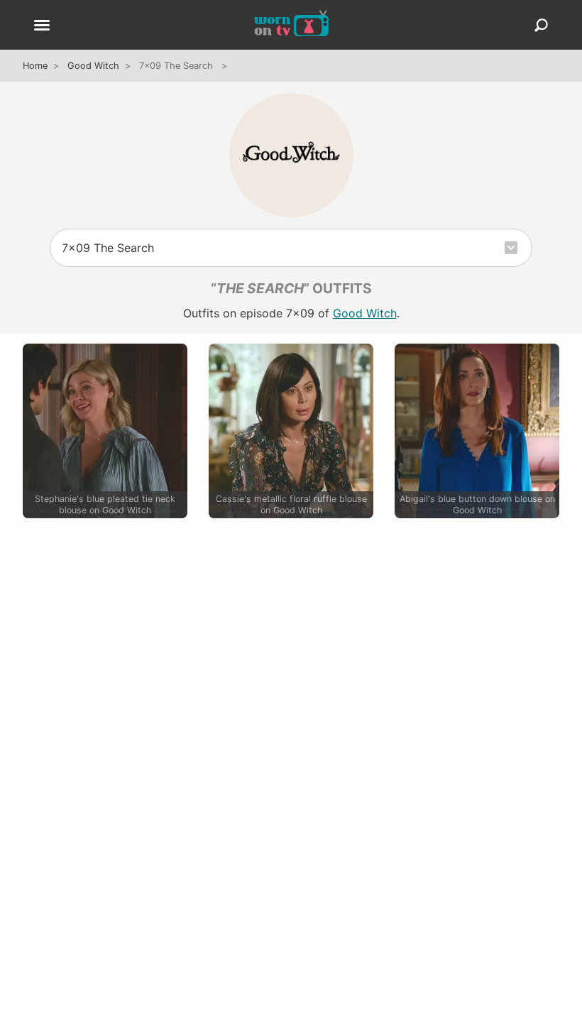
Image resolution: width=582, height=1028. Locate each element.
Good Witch (93, 65)
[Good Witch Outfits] (291, 155)
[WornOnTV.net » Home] (291, 24)
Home (35, 65)
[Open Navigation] (42, 26)
